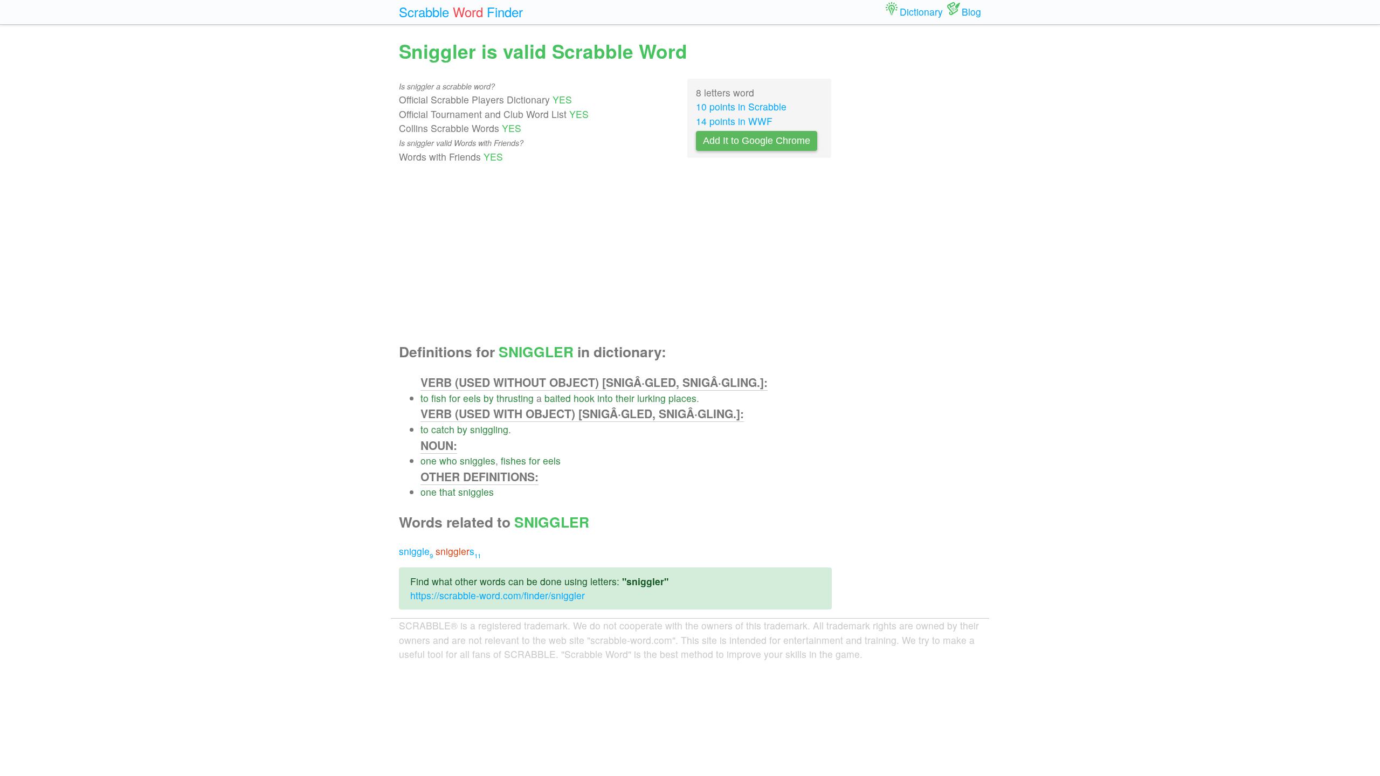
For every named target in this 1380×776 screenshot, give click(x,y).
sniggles (477, 460)
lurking (651, 398)
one (428, 460)
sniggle (416, 551)
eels (472, 398)
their (625, 398)
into (605, 398)
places (682, 398)
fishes (513, 460)
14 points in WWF (734, 121)
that (447, 491)
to (424, 398)
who (448, 460)
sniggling (489, 429)
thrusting (515, 398)
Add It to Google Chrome (756, 140)
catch (442, 429)
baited (557, 398)
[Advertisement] (615, 253)
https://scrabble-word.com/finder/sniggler (497, 595)
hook (584, 398)
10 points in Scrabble (741, 106)
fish (438, 398)
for (454, 398)
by (489, 398)
